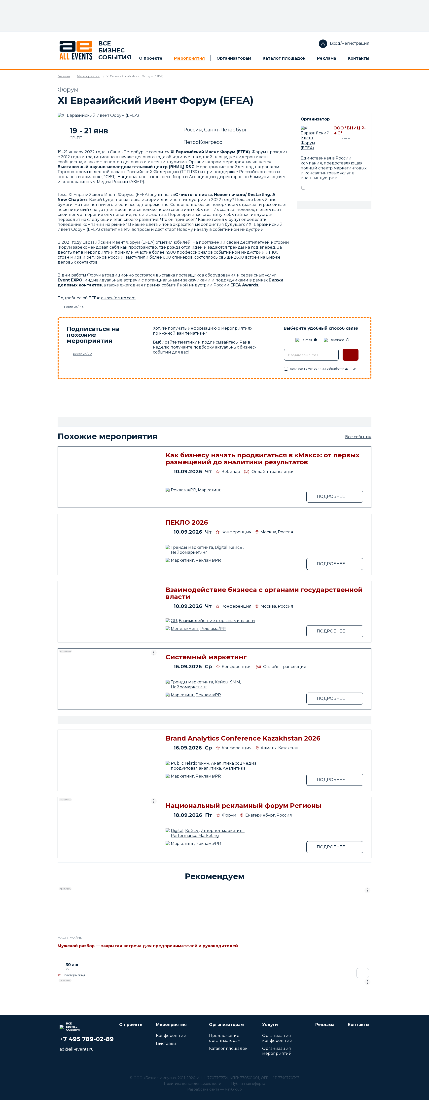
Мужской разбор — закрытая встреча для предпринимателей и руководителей (148, 945)
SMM (235, 682)
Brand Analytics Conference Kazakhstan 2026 (243, 738)
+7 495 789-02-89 (87, 1039)
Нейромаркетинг (189, 552)
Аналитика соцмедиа (233, 763)
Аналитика (234, 768)
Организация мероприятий (277, 1051)
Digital (221, 547)
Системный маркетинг (206, 657)
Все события (358, 436)
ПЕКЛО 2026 (187, 522)
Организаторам (233, 58)
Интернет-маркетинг (223, 830)
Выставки (166, 1043)
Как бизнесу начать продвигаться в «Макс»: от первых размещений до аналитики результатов (262, 459)
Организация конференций (277, 1038)
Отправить (350, 355)
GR (174, 620)
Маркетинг (209, 490)
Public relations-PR (190, 763)
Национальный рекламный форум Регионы (243, 805)
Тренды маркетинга (192, 547)
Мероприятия (189, 58)
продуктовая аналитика (196, 768)
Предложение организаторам (225, 1038)
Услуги (270, 1024)
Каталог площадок (284, 58)
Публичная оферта (248, 1083)
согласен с (323, 368)
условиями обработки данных (332, 368)
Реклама (326, 58)
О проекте (150, 58)
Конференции (171, 1035)
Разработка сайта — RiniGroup (214, 1089)
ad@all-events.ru (77, 1049)
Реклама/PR (73, 307)
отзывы (344, 138)
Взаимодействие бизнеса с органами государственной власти (264, 593)
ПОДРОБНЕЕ (331, 496)
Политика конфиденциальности (192, 1083)
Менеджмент (185, 628)
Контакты (358, 58)
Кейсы (236, 547)
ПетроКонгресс (202, 142)
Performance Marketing (195, 835)
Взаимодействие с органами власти (217, 620)
